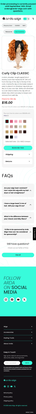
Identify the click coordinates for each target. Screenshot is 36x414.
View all (18, 255)
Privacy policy (8, 397)
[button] (25, 18)
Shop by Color (8, 25)
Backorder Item (18, 148)
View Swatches (19, 32)
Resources (9, 32)
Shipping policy (8, 401)
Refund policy (8, 393)
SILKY (24, 25)
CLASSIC (17, 25)
